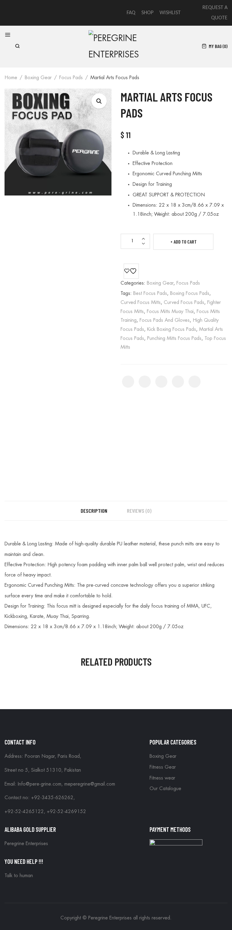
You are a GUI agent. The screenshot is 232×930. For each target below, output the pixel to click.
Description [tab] (94, 510)
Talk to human (19, 875)
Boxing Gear (38, 77)
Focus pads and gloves (165, 320)
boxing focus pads (189, 293)
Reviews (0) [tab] (139, 510)
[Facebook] (128, 382)
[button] (99, 100)
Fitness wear (162, 778)
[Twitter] (145, 382)
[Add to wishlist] (131, 271)
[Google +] (178, 382)
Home (11, 77)
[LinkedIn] (194, 382)
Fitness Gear (163, 767)
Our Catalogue (165, 788)
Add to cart (185, 241)
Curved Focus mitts (141, 302)
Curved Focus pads (184, 302)
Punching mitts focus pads (174, 338)
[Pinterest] (161, 382)
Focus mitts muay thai (170, 311)
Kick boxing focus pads (171, 329)
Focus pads (71, 77)
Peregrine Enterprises (26, 843)
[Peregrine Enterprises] (116, 45)
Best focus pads (150, 293)
